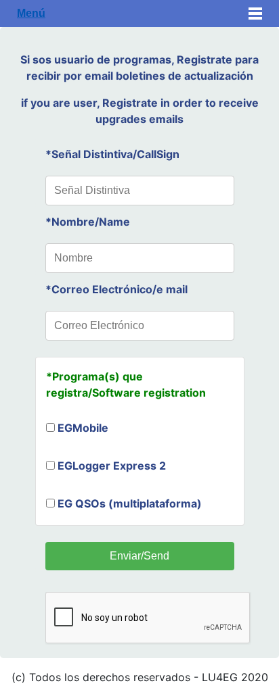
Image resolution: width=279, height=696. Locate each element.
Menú (31, 13)
